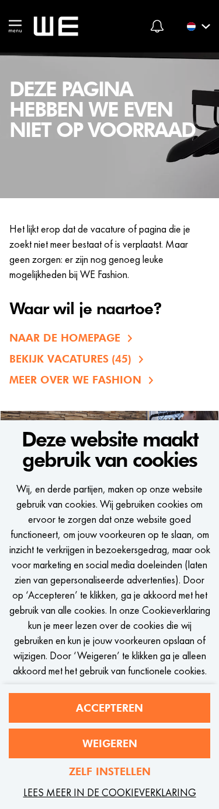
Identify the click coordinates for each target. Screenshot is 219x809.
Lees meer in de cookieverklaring (109, 792)
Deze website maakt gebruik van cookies (110, 450)
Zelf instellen (110, 771)
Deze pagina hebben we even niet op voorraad (102, 110)
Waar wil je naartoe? (85, 309)
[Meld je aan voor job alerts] (157, 26)
